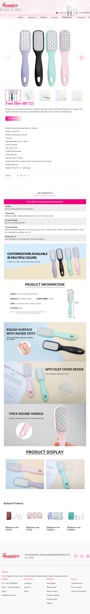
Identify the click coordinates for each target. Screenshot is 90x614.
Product (43, 17)
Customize (28, 583)
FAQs (26, 591)
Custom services (76, 583)
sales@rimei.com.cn (65, 13)
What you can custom (78, 591)
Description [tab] (45, 193)
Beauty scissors (52, 591)
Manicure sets (51, 587)
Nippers (49, 603)
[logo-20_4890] (10, 5)
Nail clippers (51, 583)
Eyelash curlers (52, 599)
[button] (81, 57)
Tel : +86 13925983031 (10, 583)
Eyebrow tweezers (53, 595)
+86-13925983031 (84, 13)
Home (20, 17)
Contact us (81, 17)
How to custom (76, 587)
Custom (54, 17)
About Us (32, 17)
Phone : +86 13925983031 (11, 587)
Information (67, 17)
